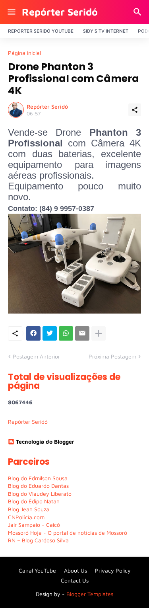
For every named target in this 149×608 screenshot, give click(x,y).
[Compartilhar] (134, 109)
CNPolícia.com (26, 517)
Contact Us (75, 580)
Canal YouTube (37, 570)
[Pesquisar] (138, 11)
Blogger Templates (89, 593)
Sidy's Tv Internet (105, 31)
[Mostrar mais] (98, 333)
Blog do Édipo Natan (34, 501)
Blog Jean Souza (28, 509)
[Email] (82, 333)
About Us (75, 570)
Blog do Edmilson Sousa (38, 478)
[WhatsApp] (66, 333)
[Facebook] (33, 333)
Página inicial (24, 53)
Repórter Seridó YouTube (41, 31)
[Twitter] (50, 333)
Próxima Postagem (112, 356)
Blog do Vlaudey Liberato (40, 493)
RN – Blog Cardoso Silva (38, 540)
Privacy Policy (113, 570)
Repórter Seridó (60, 12)
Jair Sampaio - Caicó (34, 524)
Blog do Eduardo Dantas (38, 485)
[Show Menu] (11, 12)
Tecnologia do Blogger (45, 441)
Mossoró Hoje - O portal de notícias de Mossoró (67, 532)
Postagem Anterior (36, 356)
